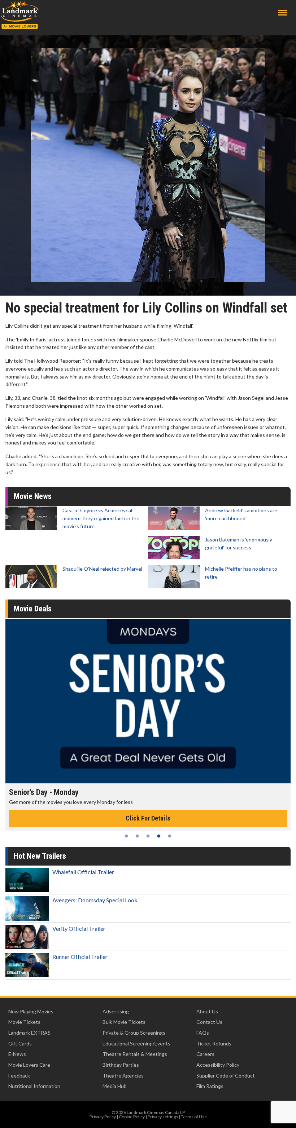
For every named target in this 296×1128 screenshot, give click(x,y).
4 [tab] (158, 836)
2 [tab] (137, 836)
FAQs (202, 1033)
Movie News (33, 496)
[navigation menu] (282, 13)
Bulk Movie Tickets (124, 1022)
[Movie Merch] (148, 701)
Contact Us (209, 1022)
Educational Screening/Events (136, 1043)
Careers (205, 1054)
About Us (207, 1011)
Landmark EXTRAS (29, 1033)
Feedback (19, 1075)
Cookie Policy (132, 1116)
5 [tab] (169, 836)
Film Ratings (209, 1086)
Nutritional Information (34, 1086)
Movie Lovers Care (29, 1065)
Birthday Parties (121, 1065)
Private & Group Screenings (134, 1033)
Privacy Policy (103, 1116)
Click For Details (148, 818)
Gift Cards (20, 1043)
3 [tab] (148, 836)
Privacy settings (163, 1116)
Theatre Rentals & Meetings (135, 1054)
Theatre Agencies (123, 1075)
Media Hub (115, 1086)
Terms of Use (194, 1116)
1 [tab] (126, 836)
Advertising (116, 1011)
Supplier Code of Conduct (225, 1075)
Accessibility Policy (217, 1065)
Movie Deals (33, 608)
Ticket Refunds (213, 1043)
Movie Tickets (24, 1022)
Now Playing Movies (30, 1011)
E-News (17, 1054)
